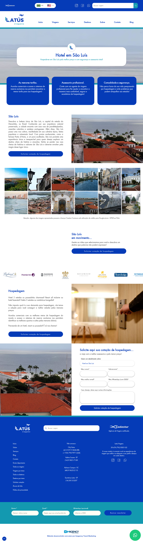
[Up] (4, 539)
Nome (13, 508)
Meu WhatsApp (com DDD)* (118, 379)
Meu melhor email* (87, 379)
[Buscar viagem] (136, 5)
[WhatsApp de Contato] (135, 535)
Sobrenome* (113, 369)
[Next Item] (136, 191)
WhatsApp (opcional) (80, 508)
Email (44, 508)
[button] (55, 22)
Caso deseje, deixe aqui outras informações (96, 390)
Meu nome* (85, 369)
